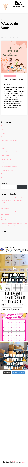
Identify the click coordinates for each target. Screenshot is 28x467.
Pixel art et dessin (6, 174)
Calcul (3, 129)
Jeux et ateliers (5, 155)
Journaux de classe (7, 159)
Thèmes (3, 178)
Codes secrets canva (7, 137)
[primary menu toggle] (2, 6)
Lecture (3, 163)
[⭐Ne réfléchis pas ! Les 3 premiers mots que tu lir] (14, 327)
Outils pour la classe (9, 76)
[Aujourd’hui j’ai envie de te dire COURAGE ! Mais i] (14, 356)
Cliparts (3, 133)
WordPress (19, 464)
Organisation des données (9, 167)
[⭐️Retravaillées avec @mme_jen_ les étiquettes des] (14, 268)
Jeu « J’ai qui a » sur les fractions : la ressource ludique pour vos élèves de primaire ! (12, 200)
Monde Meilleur (18, 3)
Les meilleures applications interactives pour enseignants (13, 82)
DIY (2, 144)
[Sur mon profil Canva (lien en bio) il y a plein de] (14, 298)
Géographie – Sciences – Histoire (11, 152)
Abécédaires (5, 126)
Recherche (4, 184)
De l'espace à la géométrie (9, 141)
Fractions (3, 148)
